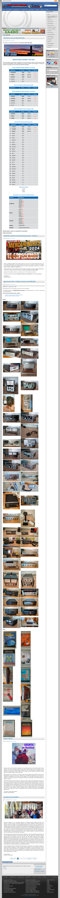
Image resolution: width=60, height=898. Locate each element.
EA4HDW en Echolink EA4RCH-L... (32, 887)
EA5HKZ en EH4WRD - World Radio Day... (33, 892)
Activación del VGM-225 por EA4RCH (10, 888)
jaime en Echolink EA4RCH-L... (31, 888)
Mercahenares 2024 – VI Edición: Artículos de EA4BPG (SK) (13, 883)
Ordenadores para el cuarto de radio (10, 892)
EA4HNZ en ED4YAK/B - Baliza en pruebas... (33, 884)
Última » (35, 858)
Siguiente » (30, 858)
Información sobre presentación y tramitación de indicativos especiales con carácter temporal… (24, 28)
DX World (49, 888)
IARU (48, 883)
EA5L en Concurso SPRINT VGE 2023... (32, 882)
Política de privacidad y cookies (30, 896)
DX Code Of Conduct (51, 889)
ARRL (48, 882)
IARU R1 (49, 884)
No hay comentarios (12, 40)
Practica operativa (50, 892)
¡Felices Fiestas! (6, 884)
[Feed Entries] (55, 0)
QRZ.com (49, 887)
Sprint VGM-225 (6, 887)
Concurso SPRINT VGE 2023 (8, 889)
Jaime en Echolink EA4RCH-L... (31, 889)
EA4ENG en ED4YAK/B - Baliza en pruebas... (33, 883)
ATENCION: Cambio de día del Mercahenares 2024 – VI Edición (14, 882)
